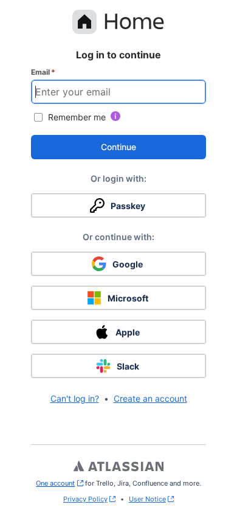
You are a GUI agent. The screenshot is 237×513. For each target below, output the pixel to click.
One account (59, 483)
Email (43, 72)
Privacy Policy (85, 499)
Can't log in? (74, 398)
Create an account (150, 398)
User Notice (147, 499)
